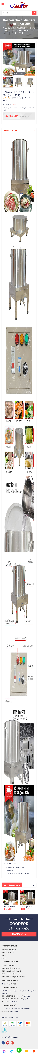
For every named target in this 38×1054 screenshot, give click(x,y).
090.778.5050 (11, 984)
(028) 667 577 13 (7, 999)
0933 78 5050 (6, 1002)
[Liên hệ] (33, 1051)
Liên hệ (4, 958)
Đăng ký (18, 934)
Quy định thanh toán (8, 965)
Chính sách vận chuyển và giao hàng (13, 977)
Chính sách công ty (8, 952)
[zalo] (11, 1051)
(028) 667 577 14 (7, 996)
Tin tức (4, 955)
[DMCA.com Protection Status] (5, 1030)
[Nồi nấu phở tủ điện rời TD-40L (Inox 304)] (27, 897)
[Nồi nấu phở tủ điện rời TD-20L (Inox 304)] (10, 897)
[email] (26, 1051)
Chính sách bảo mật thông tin (11, 974)
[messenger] (4, 1051)
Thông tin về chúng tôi (9, 949)
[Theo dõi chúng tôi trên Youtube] (8, 1043)
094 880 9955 (18, 999)
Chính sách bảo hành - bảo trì (11, 971)
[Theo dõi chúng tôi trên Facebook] (4, 1043)
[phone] (19, 1051)
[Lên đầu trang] (34, 1046)
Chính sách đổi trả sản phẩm (11, 968)
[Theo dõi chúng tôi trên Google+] (13, 1043)
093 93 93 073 (18, 996)
